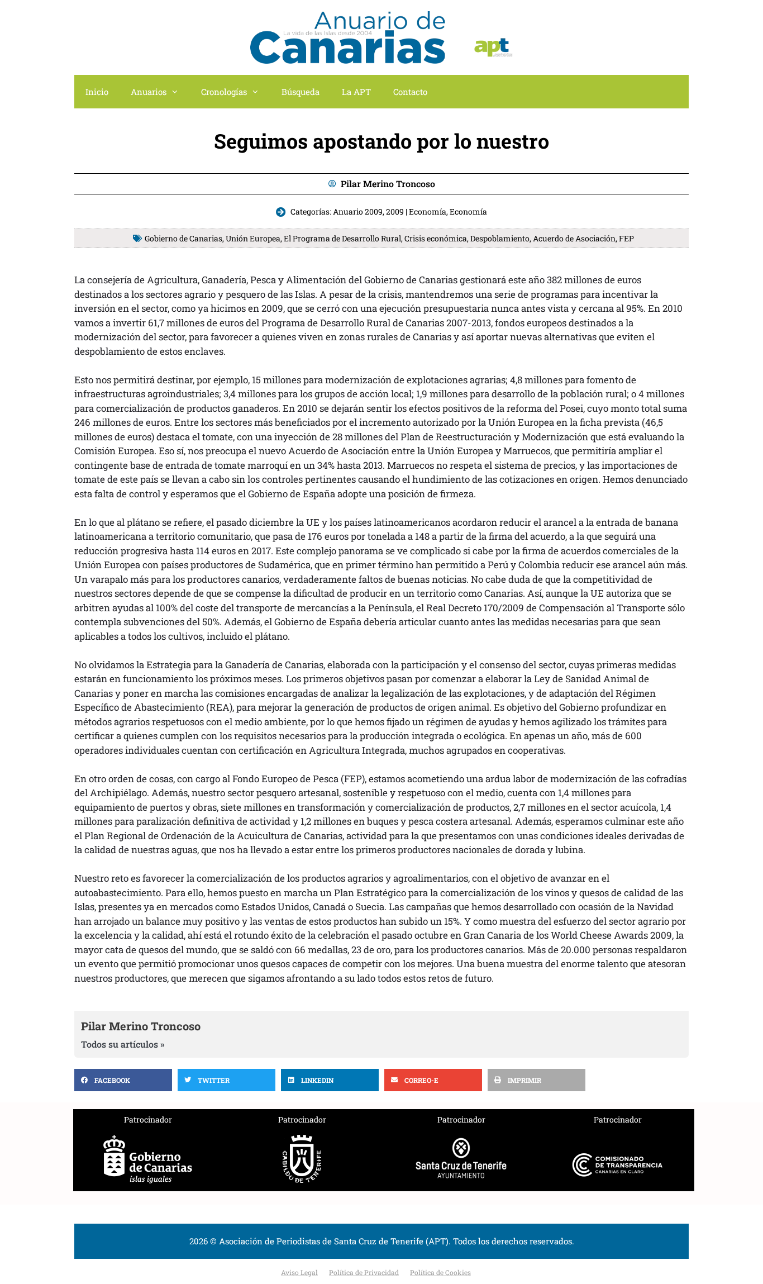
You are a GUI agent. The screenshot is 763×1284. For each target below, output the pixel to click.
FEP (626, 238)
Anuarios (148, 91)
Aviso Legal (299, 1272)
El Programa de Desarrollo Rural (342, 238)
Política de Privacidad (364, 1272)
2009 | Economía (416, 211)
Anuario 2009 (358, 211)
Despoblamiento (500, 238)
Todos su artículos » (123, 1044)
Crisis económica (435, 238)
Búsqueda (300, 91)
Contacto (410, 91)
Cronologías (224, 91)
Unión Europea (253, 238)
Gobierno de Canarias (183, 238)
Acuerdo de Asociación (574, 238)
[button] (123, 1080)
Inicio (96, 91)
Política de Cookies (440, 1272)
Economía (468, 211)
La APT (356, 91)
